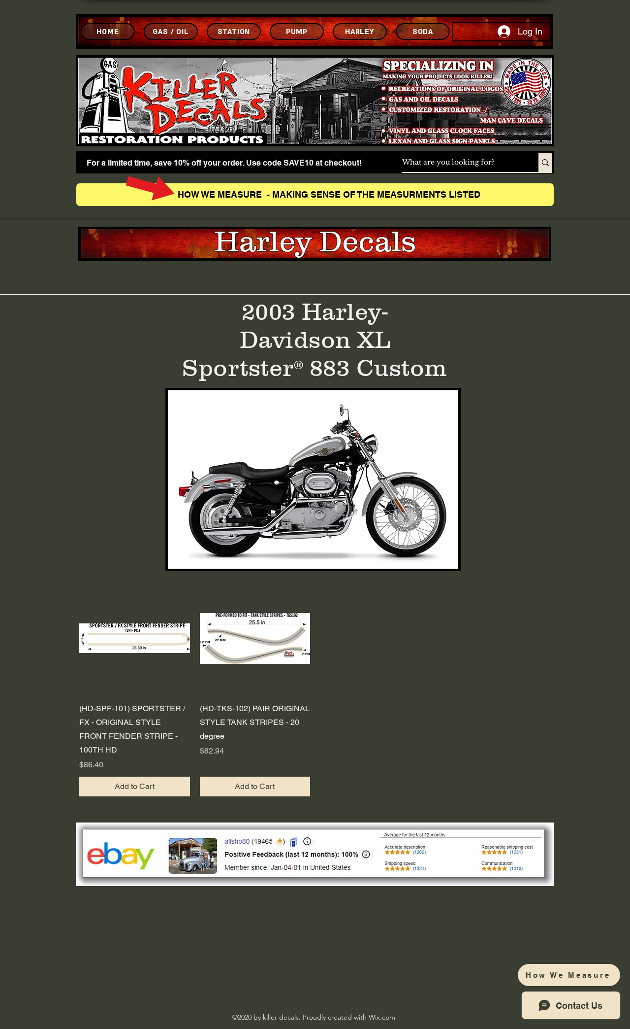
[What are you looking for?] (545, 162)
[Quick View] (134, 638)
